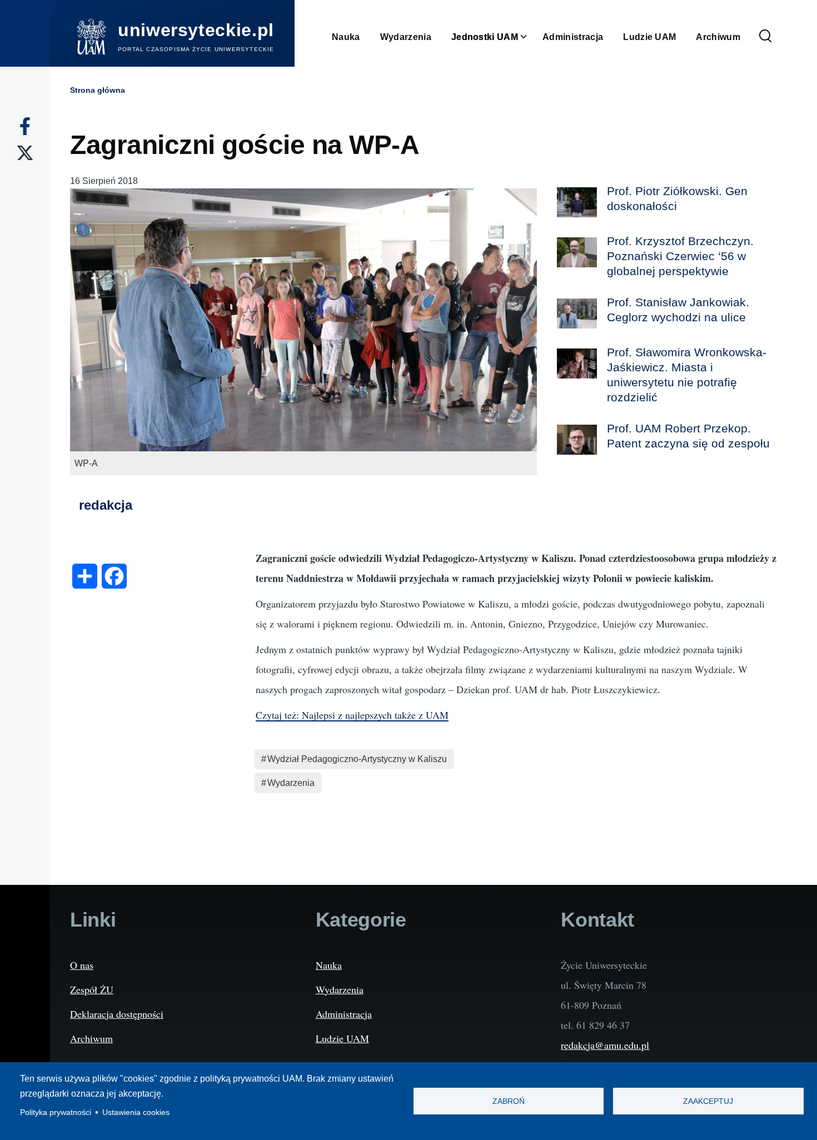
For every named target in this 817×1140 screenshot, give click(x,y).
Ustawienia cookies (136, 1112)
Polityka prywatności (55, 1112)
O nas (81, 965)
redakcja (105, 504)
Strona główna (97, 90)
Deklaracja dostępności (116, 1013)
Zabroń (508, 1101)
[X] (25, 153)
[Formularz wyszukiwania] (765, 37)
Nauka (329, 965)
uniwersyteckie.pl (196, 30)
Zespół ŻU (91, 989)
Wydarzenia (291, 783)
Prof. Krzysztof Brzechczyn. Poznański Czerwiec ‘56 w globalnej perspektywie (680, 256)
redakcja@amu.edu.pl (605, 1045)
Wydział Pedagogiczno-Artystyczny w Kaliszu (357, 759)
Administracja (344, 1013)
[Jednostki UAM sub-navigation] (530, 36)
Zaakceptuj (708, 1101)
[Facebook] (25, 126)
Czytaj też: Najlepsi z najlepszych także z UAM (352, 714)
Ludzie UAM (342, 1038)
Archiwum (91, 1038)
